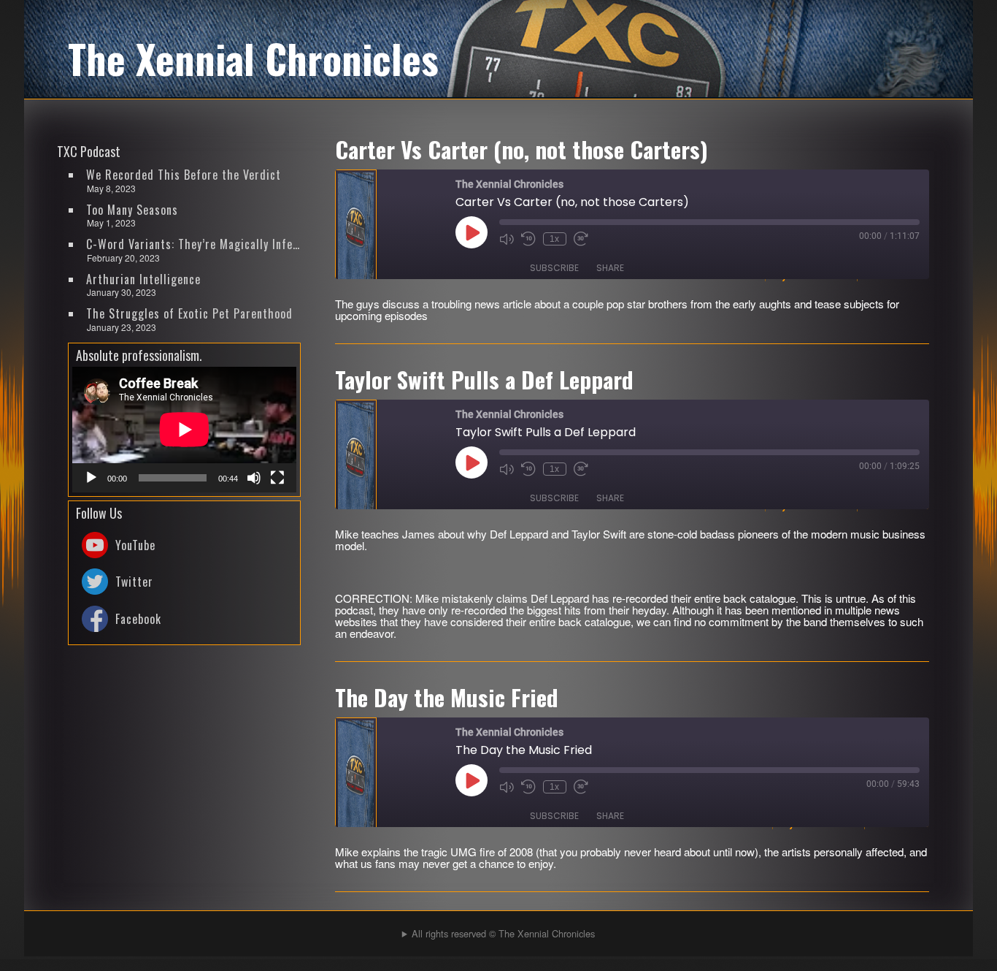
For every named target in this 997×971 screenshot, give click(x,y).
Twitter (134, 581)
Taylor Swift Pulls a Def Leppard (484, 379)
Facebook (138, 619)
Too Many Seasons (132, 209)
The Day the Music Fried (446, 697)
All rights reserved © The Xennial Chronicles (503, 933)
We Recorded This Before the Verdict (183, 174)
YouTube (135, 545)
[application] (184, 429)
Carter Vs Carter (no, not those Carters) (521, 149)
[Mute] (254, 478)
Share (610, 268)
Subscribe (554, 268)
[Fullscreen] (277, 478)
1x (554, 239)
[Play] (91, 478)
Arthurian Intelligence (143, 279)
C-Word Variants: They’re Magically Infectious (194, 244)
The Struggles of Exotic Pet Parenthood (189, 313)
